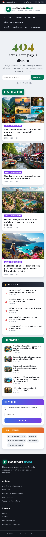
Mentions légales (8, 521)
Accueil (4, 513)
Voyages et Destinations (25, 17)
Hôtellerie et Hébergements (15, 22)
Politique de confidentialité (12, 524)
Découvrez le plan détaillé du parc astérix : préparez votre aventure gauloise (20, 222)
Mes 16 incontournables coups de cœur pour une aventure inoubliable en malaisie (22, 132)
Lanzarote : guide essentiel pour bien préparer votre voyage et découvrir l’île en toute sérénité (22, 268)
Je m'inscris (23, 420)
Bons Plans (35, 27)
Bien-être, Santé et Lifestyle (15, 27)
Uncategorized (33, 441)
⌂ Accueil (8, 17)
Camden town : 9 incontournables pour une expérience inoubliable (23, 177)
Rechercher (37, 77)
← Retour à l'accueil (23, 83)
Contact (5, 517)
